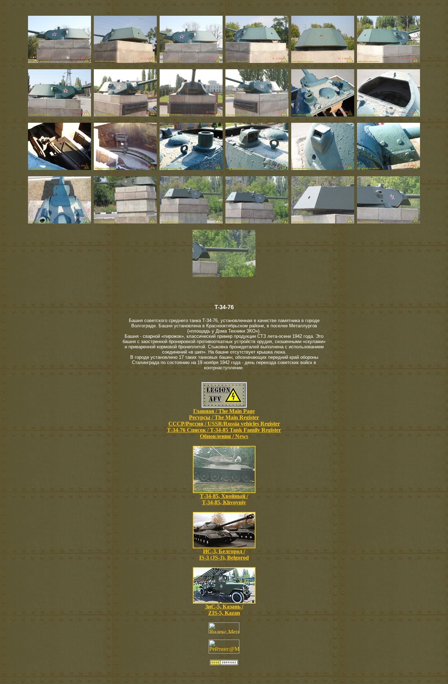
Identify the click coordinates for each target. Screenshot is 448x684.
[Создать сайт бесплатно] (224, 663)
